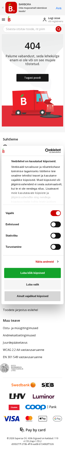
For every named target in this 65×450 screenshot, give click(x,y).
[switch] (56, 224)
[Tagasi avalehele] (9, 19)
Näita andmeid (45, 261)
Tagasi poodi (32, 77)
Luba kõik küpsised (32, 272)
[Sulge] (3, 8)
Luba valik (32, 284)
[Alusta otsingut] (58, 29)
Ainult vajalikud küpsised (32, 296)
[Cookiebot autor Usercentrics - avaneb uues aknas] (45, 150)
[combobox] (32, 29)
